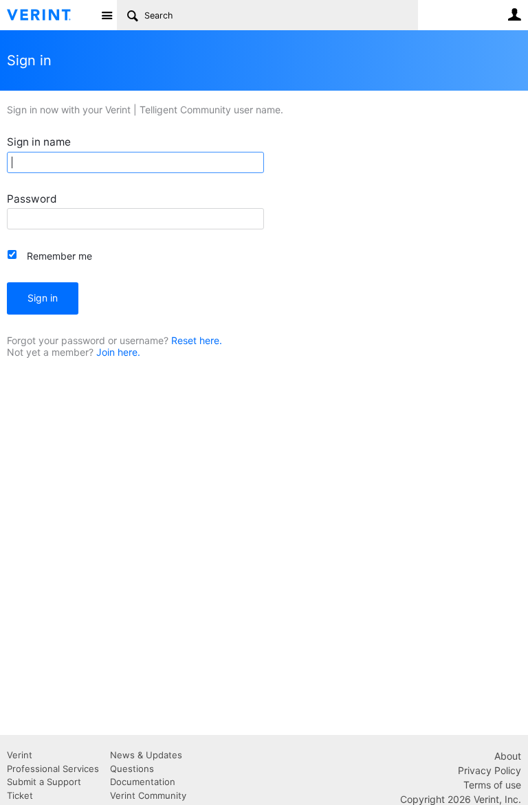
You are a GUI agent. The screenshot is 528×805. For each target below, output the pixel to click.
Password (32, 198)
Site (106, 15)
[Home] (50, 15)
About (507, 756)
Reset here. (196, 340)
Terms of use (492, 785)
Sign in (43, 298)
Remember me (59, 256)
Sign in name (39, 141)
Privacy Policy (489, 770)
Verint (19, 754)
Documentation (142, 781)
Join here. (118, 352)
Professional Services (53, 768)
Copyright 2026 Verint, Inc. (460, 799)
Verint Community (148, 795)
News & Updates (146, 754)
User (514, 14)
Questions (132, 768)
